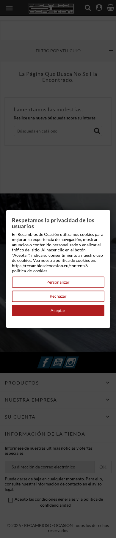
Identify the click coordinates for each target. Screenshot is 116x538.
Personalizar (58, 282)
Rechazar (58, 296)
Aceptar (58, 310)
